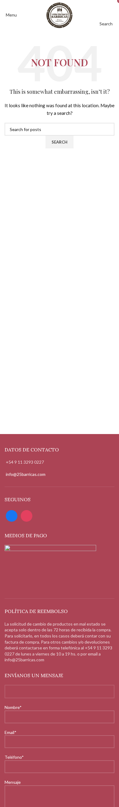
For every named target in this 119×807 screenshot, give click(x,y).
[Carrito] (114, 14)
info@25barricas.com (25, 474)
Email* (10, 732)
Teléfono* (14, 757)
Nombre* (13, 707)
